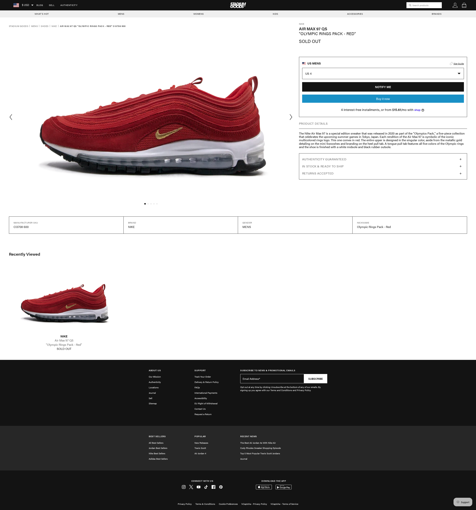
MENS (121, 13)
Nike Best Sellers (157, 453)
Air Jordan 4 (200, 453)
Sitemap (153, 403)
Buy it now (383, 99)
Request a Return (203, 414)
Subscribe (315, 379)
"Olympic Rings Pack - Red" (64, 345)
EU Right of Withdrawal (206, 403)
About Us (155, 370)
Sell (51, 5)
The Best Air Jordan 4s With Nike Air (258, 442)
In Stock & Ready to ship (323, 166)
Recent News (248, 436)
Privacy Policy (185, 504)
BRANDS (436, 13)
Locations (154, 387)
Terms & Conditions (205, 504)
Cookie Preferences (228, 504)
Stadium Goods (18, 26)
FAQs (197, 387)
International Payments (205, 392)
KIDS (275, 13)
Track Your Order (202, 376)
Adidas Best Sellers (158, 458)
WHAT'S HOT (42, 13)
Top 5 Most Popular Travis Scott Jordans (260, 453)
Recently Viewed (24, 254)
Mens (34, 26)
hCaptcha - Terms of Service (284, 504)
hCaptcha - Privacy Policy (254, 504)
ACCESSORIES (355, 13)
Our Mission (155, 376)
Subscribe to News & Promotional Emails (267, 370)
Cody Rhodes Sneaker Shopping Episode (260, 448)
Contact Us (200, 408)
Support (200, 370)
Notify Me (383, 87)
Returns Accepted (318, 173)
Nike (54, 26)
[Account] (455, 5)
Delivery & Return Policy (206, 382)
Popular (200, 436)
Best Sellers (157, 436)
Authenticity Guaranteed (324, 159)
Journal (152, 392)
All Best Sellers (156, 442)
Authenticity (68, 5)
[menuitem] (39, 5)
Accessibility (200, 398)
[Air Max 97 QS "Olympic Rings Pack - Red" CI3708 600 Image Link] (64, 299)
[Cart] (464, 5)
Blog (39, 5)
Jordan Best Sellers (158, 448)
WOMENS (198, 13)
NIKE (63, 336)
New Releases (201, 442)
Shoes (44, 26)
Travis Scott (200, 448)
